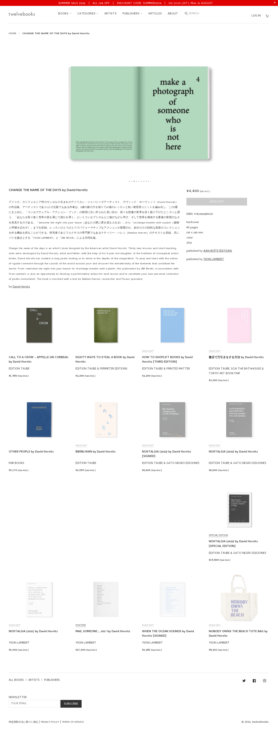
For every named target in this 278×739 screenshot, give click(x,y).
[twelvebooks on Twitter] (244, 681)
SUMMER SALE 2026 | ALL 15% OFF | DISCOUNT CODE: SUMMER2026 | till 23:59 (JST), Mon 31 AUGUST (135, 3)
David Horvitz (21, 287)
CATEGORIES (86, 14)
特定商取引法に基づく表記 (23, 722)
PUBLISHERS (132, 14)
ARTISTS (110, 14)
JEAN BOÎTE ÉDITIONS (217, 251)
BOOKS (63, 14)
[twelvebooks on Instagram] (264, 681)
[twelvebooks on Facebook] (254, 681)
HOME (12, 34)
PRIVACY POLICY (50, 722)
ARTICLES (155, 14)
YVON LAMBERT (213, 259)
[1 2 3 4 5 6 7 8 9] (139, 113)
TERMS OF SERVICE (73, 722)
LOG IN (256, 16)
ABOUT (173, 14)
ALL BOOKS (16, 680)
